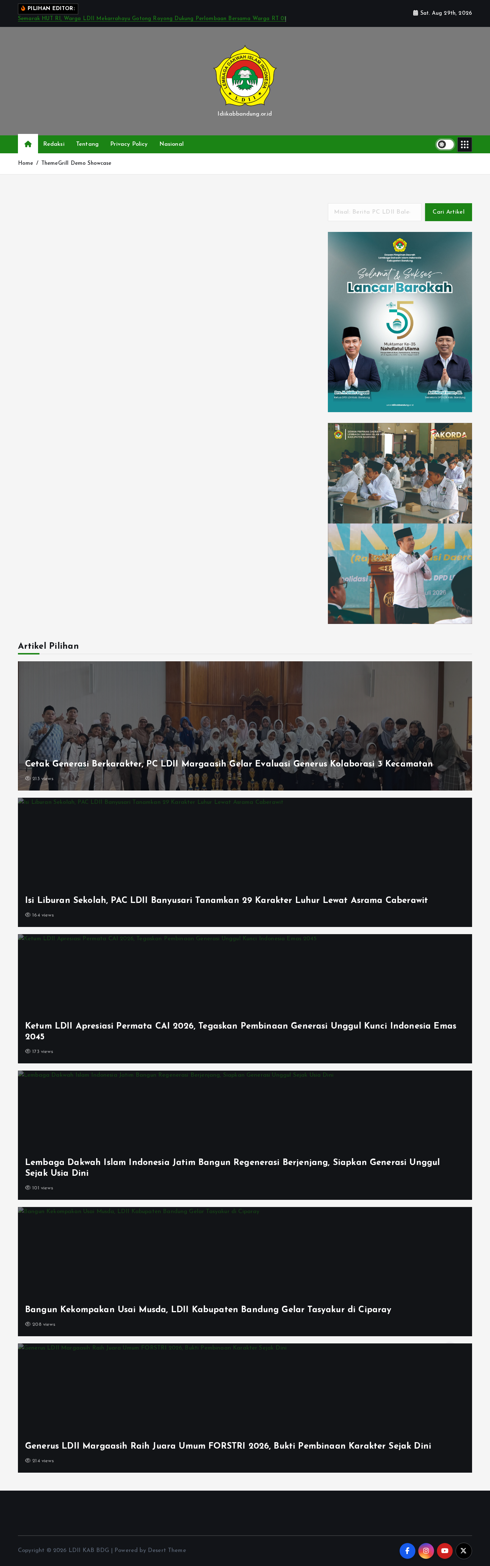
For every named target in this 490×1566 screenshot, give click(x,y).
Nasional (171, 144)
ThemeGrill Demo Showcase (76, 163)
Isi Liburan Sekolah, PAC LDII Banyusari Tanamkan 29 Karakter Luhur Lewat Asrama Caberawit (226, 900)
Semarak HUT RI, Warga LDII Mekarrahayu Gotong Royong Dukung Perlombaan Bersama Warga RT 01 (152, 19)
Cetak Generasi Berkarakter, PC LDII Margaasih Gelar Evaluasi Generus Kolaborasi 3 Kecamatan (229, 764)
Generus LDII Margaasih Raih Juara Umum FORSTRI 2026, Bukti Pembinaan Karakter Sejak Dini (228, 1446)
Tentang (87, 144)
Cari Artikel (449, 212)
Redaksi (54, 144)
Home (25, 163)
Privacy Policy (128, 144)
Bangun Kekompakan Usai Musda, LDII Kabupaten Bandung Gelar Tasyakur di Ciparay (208, 1310)
